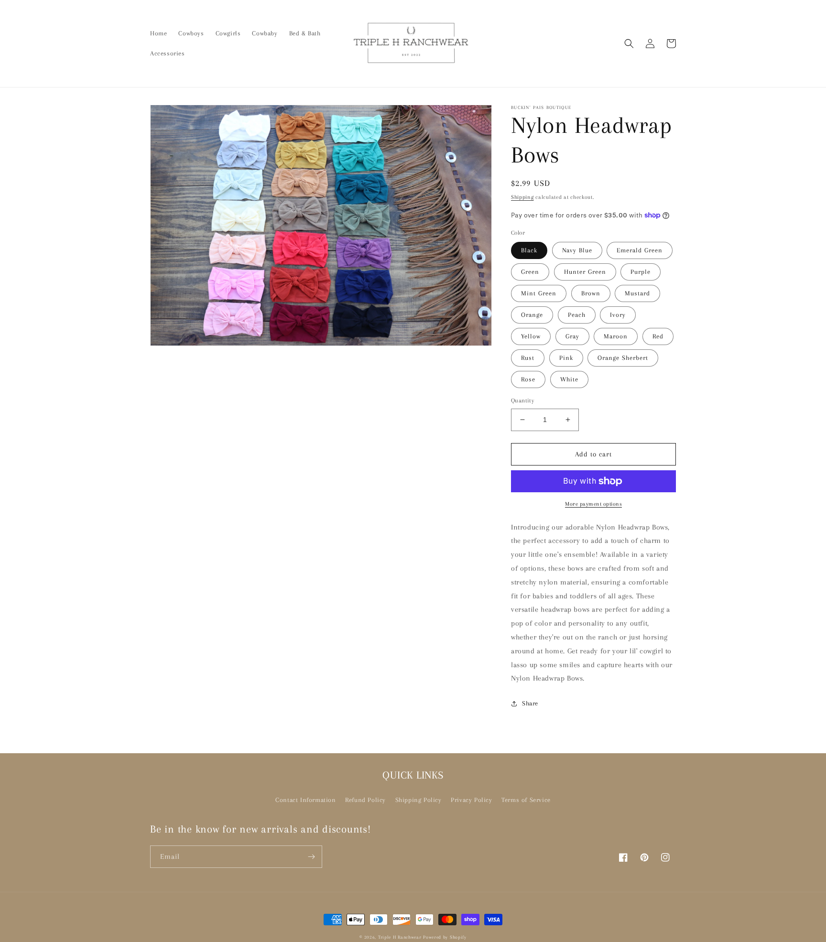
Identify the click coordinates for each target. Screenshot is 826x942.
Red (657, 336)
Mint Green (538, 293)
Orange (532, 314)
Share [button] (530, 703)
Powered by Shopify (445, 937)
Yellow (531, 336)
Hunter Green (585, 271)
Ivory (618, 314)
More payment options (593, 504)
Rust (527, 357)
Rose (528, 379)
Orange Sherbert (623, 357)
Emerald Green (640, 250)
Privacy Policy (471, 799)
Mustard (637, 293)
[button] (629, 43)
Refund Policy (365, 799)
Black (529, 250)
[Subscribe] (311, 856)
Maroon (616, 336)
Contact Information (305, 799)
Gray (572, 336)
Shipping (522, 197)
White (569, 379)
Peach (577, 314)
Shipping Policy (418, 799)
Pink (566, 357)
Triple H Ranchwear (400, 937)
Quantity (522, 400)
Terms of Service (526, 799)
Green (530, 271)
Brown (590, 293)
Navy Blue (577, 250)
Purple (640, 271)
